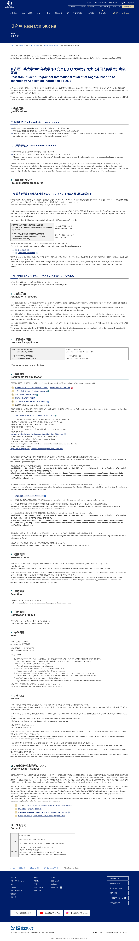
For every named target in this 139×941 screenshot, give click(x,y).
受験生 (73, 7)
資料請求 (131, 2)
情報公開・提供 (115, 878)
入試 (48, 13)
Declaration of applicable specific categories (31, 401)
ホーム (12, 45)
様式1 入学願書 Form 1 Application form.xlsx (31, 391)
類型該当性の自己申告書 (24, 398)
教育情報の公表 (115, 883)
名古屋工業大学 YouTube (53, 913)
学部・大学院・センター (32, 13)
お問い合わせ (113, 2)
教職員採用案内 (115, 903)
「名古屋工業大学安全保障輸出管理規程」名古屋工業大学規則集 (48, 805)
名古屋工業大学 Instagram (79, 913)
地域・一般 (116, 7)
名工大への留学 (34, 45)
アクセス (88, 2)
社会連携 (90, 13)
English (122, 2)
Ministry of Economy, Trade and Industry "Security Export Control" (41, 816)
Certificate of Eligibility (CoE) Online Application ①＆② (34, 415)
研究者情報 (22, 250)
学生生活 (58, 13)
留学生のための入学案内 (52, 45)
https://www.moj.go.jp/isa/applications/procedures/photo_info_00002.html (36, 434)
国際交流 (102, 13)
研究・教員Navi (122, 13)
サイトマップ (124, 932)
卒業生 (92, 7)
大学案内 (13, 13)
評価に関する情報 (116, 888)
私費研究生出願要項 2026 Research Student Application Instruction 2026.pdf (42, 388)
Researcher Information (26, 253)
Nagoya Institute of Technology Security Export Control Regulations (42, 812)
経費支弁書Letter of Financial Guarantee (29, 496)
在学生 (82, 7)
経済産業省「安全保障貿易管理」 (30, 809)
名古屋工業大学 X (25, 913)
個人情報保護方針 (112, 932)
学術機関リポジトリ (116, 898)
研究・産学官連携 (74, 13)
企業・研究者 (103, 7)
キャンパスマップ (100, 2)
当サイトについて (99, 932)
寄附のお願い (128, 7)
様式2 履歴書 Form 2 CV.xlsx (25, 395)
